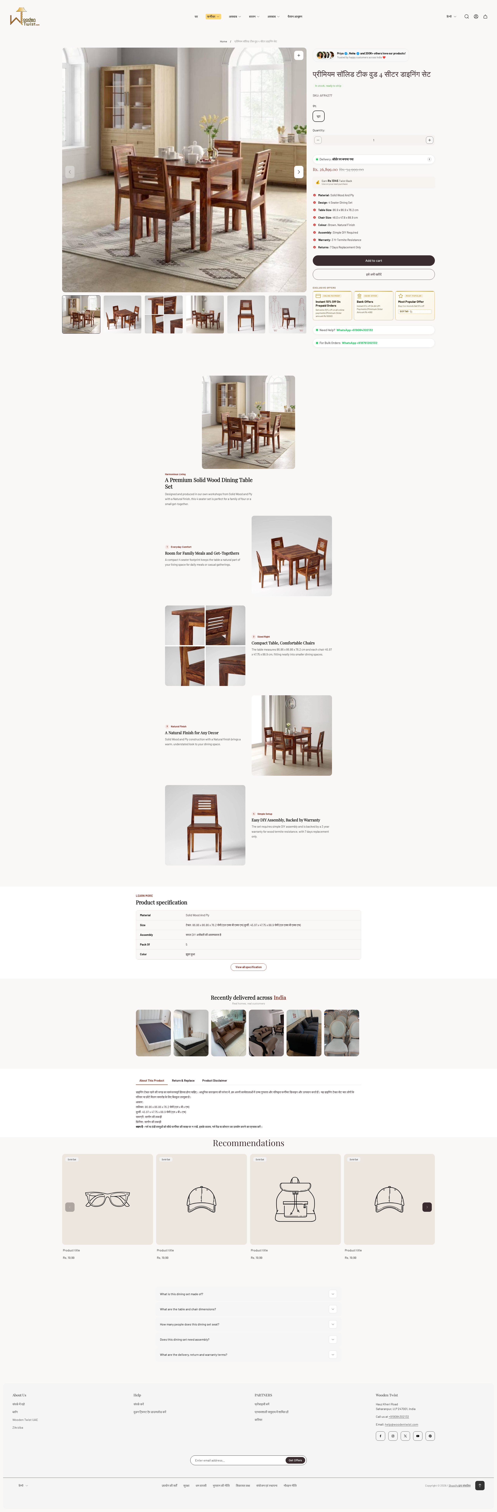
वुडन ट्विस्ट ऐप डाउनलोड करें (150, 1412)
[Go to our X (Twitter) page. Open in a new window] (405, 1436)
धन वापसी (201, 1485)
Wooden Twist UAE (25, 1419)
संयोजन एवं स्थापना (266, 1485)
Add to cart (373, 261)
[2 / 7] (122, 314)
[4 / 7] (205, 314)
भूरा (319, 116)
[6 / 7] (287, 314)
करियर (258, 1419)
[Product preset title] (107, 1199)
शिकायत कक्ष (243, 1485)
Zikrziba (17, 1427)
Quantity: (319, 130)
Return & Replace (183, 1080)
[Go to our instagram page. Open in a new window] (393, 1436)
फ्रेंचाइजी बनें (262, 1404)
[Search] (466, 16)
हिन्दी (449, 16)
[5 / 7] (246, 314)
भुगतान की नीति (221, 1485)
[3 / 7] (164, 314)
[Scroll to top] (480, 1485)
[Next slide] (298, 172)
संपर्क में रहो (18, 1404)
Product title (71, 1250)
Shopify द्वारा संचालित (460, 1485)
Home (223, 41)
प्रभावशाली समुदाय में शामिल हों (271, 1412)
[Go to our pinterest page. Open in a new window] (430, 1436)
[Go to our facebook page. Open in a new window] (380, 1436)
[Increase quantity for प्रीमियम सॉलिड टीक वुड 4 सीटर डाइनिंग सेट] (429, 140)
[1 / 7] (81, 314)
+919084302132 (399, 1416)
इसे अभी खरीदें (373, 274)
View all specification (248, 967)
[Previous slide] (70, 172)
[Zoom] (298, 55)
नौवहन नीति (290, 1485)
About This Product (151, 1080)
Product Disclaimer (214, 1080)
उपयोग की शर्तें (169, 1485)
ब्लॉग (15, 1412)
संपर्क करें (139, 1404)
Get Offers (295, 1460)
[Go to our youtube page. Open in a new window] (417, 1436)
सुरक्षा (186, 1485)
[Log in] (476, 16)
